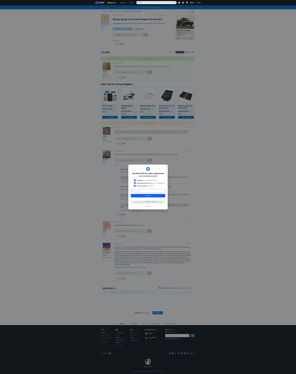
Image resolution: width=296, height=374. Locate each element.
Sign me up (148, 195)
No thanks (148, 206)
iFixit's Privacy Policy (151, 201)
